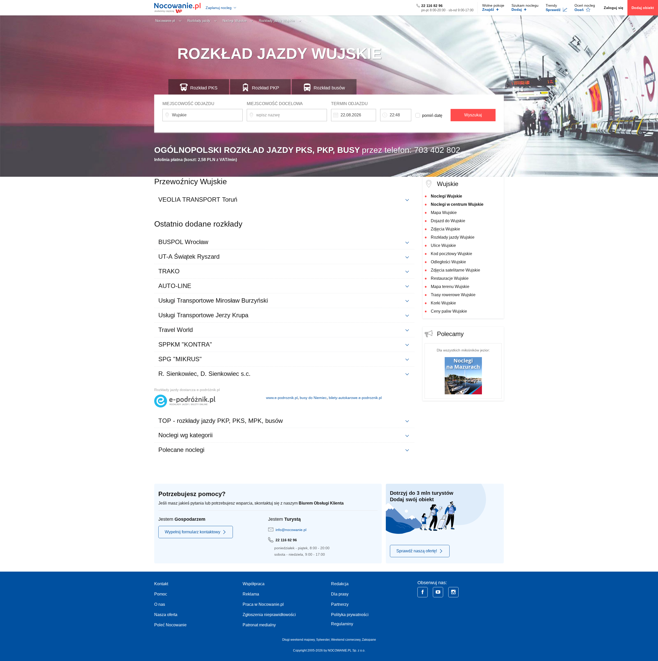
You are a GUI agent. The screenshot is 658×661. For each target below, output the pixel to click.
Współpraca (253, 584)
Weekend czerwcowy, (346, 639)
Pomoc (160, 594)
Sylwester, (323, 639)
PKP (265, 87)
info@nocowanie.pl (291, 530)
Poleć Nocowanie (170, 625)
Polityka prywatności (350, 614)
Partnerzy (340, 604)
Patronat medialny (259, 625)
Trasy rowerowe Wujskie (453, 295)
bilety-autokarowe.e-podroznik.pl (355, 398)
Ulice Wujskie (443, 245)
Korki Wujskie (443, 303)
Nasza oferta (165, 614)
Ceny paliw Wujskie (449, 311)
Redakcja (340, 584)
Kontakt (161, 584)
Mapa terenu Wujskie (450, 286)
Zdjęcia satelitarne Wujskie (455, 270)
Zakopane (369, 639)
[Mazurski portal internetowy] (463, 375)
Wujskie (447, 183)
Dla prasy (340, 594)
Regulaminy (342, 624)
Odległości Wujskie (448, 262)
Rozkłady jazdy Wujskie (452, 237)
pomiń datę (432, 115)
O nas (159, 604)
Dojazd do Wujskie (448, 221)
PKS (203, 87)
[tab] (284, 199)
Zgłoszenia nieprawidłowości (269, 614)
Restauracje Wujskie (450, 278)
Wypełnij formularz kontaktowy (192, 532)
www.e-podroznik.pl (282, 398)
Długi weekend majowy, (299, 639)
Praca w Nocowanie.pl (263, 604)
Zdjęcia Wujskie (445, 229)
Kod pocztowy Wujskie (451, 254)
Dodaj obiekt (643, 8)
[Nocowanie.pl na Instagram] (453, 592)
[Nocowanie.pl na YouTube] (438, 592)
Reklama (251, 594)
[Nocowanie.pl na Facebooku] (422, 592)
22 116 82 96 (432, 6)
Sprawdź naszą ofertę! (416, 551)
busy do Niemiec (313, 398)
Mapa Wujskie (444, 212)
